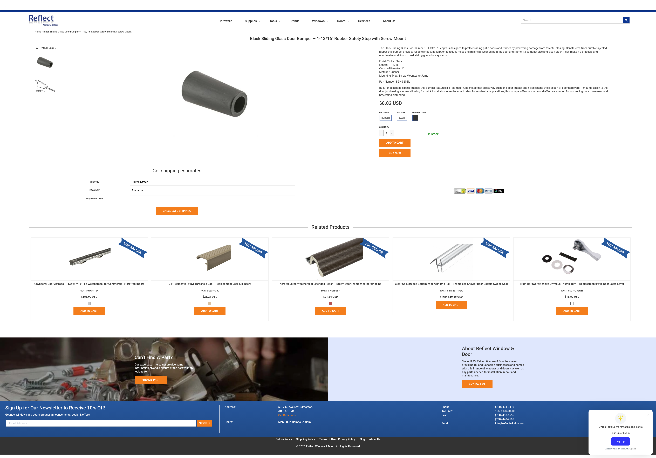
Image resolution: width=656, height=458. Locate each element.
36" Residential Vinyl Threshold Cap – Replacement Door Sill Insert (210, 284)
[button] (395, 143)
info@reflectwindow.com (510, 423)
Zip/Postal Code (94, 198)
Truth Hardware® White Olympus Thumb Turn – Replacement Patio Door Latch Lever (572, 284)
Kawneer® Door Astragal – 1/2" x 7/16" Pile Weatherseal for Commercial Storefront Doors (89, 284)
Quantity (384, 127)
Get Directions (287, 415)
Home (38, 31)
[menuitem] (227, 20)
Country (94, 182)
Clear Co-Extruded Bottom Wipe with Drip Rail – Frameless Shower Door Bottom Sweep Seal (451, 284)
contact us (477, 383)
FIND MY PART (151, 379)
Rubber (385, 118)
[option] (215, 94)
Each (402, 118)
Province (95, 190)
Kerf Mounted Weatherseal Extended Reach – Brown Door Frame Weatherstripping (330, 284)
